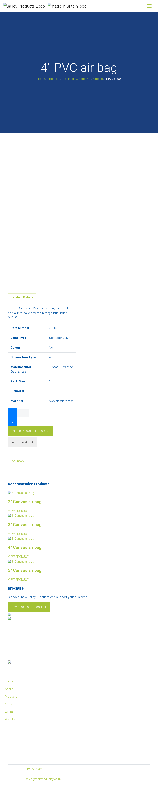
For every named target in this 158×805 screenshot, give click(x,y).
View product (18, 511)
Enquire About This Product (31, 430)
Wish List (11, 719)
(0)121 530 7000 (33, 769)
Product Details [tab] (22, 297)
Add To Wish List (23, 441)
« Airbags (18, 460)
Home (41, 78)
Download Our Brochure (29, 607)
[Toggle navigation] (149, 6)
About (9, 689)
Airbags (98, 78)
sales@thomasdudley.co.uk (43, 779)
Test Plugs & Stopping (76, 78)
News (8, 704)
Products (53, 78)
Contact (10, 711)
